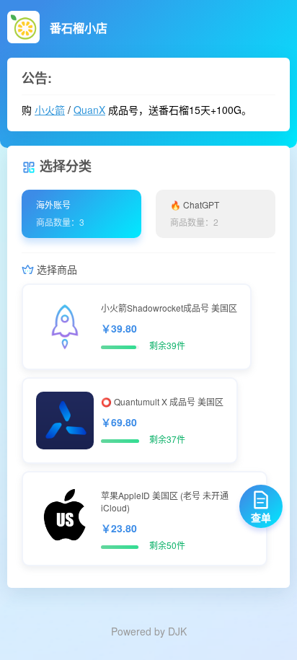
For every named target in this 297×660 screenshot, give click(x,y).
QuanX (89, 109)
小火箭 (50, 109)
